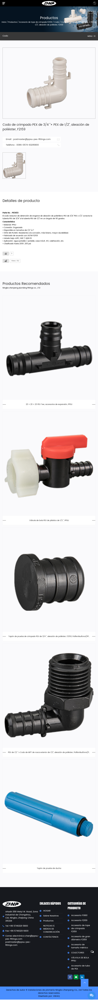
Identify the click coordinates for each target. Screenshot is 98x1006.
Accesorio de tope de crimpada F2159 (35, 22)
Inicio (4, 22)
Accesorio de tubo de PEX (80, 967)
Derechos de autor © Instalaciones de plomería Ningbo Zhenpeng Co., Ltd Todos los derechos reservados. (49, 991)
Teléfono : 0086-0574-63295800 (22, 145)
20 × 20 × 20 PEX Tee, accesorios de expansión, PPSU (49, 404)
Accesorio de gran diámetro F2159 (80, 938)
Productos (12, 22)
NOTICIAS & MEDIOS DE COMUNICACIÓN (51, 929)
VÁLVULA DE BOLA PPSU (80, 959)
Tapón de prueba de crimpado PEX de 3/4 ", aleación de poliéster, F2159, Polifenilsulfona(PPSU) (49, 636)
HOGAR (47, 910)
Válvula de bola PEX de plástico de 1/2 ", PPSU (49, 520)
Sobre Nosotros (51, 915)
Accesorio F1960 (79, 915)
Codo (56, 22)
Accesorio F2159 (79, 920)
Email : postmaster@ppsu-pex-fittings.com (28, 139)
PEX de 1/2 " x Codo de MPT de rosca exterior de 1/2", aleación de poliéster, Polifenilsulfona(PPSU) (49, 752)
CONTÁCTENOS (50, 937)
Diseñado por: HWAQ (49, 996)
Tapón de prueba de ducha (49, 868)
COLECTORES (77, 952)
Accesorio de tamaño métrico (79, 946)
